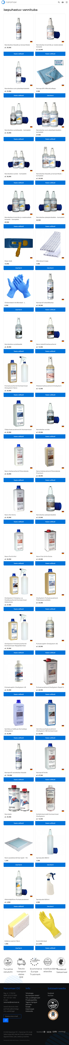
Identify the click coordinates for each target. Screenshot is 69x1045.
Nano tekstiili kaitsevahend (46, 344)
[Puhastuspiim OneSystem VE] (19, 671)
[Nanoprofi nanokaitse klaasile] (19, 756)
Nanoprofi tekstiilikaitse (45, 302)
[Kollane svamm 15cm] (19, 925)
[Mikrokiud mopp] (50, 245)
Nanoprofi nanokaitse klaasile (15, 772)
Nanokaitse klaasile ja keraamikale (17, 45)
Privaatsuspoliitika (31, 1000)
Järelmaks (29, 1004)
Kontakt (28, 1007)
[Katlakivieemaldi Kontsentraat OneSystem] (50, 798)
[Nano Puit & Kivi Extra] (50, 540)
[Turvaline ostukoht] (8, 961)
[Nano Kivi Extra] (19, 499)
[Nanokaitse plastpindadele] (50, 499)
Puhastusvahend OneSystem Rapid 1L (50, 687)
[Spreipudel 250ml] (50, 842)
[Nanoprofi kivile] (50, 756)
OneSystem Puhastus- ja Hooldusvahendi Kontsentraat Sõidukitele (16, 600)
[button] (59, 2)
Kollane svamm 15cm (12, 941)
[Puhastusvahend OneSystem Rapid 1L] (50, 671)
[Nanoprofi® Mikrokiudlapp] (50, 72)
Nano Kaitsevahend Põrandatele (16, 471)
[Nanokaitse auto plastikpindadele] (19, 72)
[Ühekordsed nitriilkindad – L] (19, 286)
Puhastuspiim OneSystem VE (15, 687)
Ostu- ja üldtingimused (33, 998)
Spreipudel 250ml (42, 858)
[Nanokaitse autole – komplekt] (19, 158)
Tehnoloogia (29, 993)
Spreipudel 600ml (42, 899)
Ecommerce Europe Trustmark (36, 972)
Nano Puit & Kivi (10, 556)
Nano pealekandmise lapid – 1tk (16, 858)
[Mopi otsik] (19, 245)
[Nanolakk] (19, 798)
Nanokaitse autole (43, 429)
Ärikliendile (29, 1011)
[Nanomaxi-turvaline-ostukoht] (53, 1004)
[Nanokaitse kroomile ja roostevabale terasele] (50, 29)
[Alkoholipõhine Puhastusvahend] (19, 883)
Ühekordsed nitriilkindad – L (15, 302)
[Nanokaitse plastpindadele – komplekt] (50, 201)
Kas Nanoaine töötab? (32, 995)
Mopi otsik (8, 261)
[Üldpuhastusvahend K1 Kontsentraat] (19, 413)
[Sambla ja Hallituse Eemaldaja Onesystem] (19, 713)
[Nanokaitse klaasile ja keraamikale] (19, 29)
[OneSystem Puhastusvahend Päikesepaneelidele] (50, 582)
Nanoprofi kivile (42, 772)
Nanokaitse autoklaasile (13, 344)
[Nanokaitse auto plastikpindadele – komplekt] (50, 114)
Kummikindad (41, 941)
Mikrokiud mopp (42, 261)
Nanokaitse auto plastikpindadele (17, 88)
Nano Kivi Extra (10, 515)
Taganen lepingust (31, 1002)
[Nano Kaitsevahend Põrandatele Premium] (50, 455)
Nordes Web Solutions (14, 1040)
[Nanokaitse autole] (50, 413)
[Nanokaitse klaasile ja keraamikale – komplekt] (50, 158)
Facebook (51, 993)
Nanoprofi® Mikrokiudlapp (46, 88)
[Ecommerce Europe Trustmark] (35, 961)
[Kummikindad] (50, 925)
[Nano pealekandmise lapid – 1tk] (19, 842)
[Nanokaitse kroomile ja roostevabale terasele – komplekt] (19, 201)
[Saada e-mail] (5, 1020)
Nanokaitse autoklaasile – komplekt (18, 130)
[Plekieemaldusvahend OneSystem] (50, 370)
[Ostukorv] (63, 2)
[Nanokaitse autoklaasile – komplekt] (19, 114)
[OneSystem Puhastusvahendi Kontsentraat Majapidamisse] (19, 628)
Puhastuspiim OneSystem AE (47, 644)
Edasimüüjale (30, 1009)
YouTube (50, 995)
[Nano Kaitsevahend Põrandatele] (19, 455)
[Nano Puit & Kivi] (19, 540)
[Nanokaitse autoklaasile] (19, 328)
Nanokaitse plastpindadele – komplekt (50, 217)
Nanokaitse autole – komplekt (16, 174)
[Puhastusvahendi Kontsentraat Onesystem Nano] (19, 370)
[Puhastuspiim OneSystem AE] (50, 628)
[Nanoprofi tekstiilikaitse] (50, 286)
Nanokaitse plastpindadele (46, 515)
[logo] (8, 2)
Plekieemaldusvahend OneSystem (49, 386)
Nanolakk (8, 814)
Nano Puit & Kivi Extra (44, 556)
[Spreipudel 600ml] (50, 883)
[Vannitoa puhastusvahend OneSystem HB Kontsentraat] (50, 713)
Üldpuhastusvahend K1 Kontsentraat (18, 429)
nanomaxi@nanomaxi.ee (11, 1002)
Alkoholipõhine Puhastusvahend (16, 899)
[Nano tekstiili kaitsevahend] (50, 328)
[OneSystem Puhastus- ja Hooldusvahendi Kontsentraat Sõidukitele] (19, 582)
